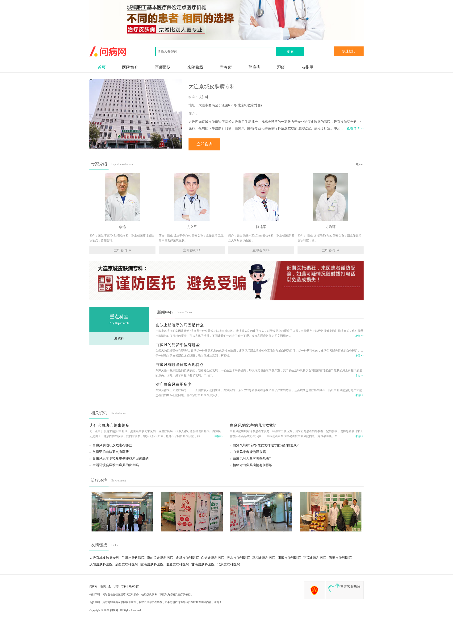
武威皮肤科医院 (263, 558)
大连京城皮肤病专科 (104, 558)
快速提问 (348, 51)
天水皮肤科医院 (238, 558)
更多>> (360, 164)
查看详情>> (355, 128)
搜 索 (290, 51)
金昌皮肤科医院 (187, 558)
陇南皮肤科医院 (152, 564)
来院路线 (195, 67)
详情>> (359, 335)
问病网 (93, 586)
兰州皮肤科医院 (133, 558)
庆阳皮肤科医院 (101, 564)
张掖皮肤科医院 (289, 558)
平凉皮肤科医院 (314, 558)
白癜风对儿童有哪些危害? (252, 458)
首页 (102, 67)
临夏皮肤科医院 (177, 564)
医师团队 (163, 67)
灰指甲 (308, 67)
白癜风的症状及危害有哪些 (112, 445)
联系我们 (134, 586)
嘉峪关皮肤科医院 (160, 558)
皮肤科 (119, 338)
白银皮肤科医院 (212, 558)
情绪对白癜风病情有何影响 (253, 465)
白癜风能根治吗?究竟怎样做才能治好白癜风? (265, 445)
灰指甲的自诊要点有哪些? (111, 452)
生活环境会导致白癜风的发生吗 (115, 465)
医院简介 (130, 67)
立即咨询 (205, 144)
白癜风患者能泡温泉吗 (249, 452)
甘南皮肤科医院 (202, 564)
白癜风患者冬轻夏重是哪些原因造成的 (120, 458)
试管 (116, 586)
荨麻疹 (254, 67)
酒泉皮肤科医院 (340, 558)
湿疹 (281, 67)
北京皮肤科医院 (228, 564)
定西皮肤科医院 (126, 564)
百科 (123, 586)
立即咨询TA (122, 250)
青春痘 (226, 67)
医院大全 (106, 586)
